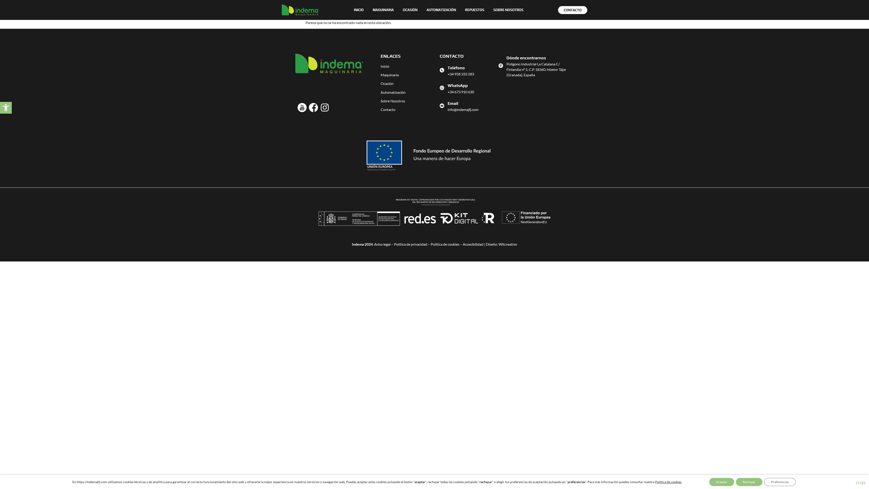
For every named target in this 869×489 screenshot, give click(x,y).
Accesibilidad (473, 244)
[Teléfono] (442, 70)
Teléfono (456, 67)
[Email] (442, 105)
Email (453, 103)
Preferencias (780, 482)
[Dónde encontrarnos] (501, 65)
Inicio (359, 10)
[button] (6, 108)
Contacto (388, 109)
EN (858, 483)
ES (864, 483)
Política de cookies (445, 244)
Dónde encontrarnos (526, 57)
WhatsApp (458, 85)
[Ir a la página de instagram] (324, 107)
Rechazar (749, 482)
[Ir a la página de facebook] (313, 107)
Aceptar (721, 482)
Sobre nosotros (508, 10)
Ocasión (410, 10)
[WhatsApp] (442, 88)
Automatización (441, 10)
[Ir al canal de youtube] (302, 107)
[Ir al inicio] (300, 10)
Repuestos (474, 10)
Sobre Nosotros (393, 101)
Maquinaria (383, 10)
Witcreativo (508, 244)
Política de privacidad (410, 244)
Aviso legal (382, 244)
